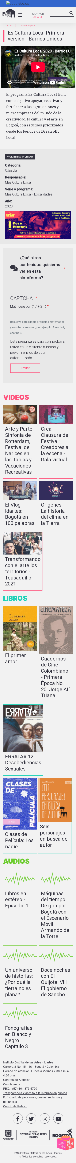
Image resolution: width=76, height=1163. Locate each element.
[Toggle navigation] (20, 15)
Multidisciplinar (28, 25)
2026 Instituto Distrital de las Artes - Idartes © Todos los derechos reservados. (38, 1154)
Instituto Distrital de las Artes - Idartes (28, 1062)
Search (71, 16)
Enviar (25, 368)
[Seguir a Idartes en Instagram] (45, 1118)
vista (20, 441)
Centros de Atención (16, 1080)
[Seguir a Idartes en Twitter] (31, 1118)
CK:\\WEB (38, 13)
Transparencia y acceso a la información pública (35, 1093)
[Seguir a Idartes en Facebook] (18, 1118)
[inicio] (8, 13)
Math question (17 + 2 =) (28, 306)
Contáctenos (11, 1084)
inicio (9, 25)
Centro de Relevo (15, 1106)
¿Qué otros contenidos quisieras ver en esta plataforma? (39, 267)
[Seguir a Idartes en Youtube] (58, 1118)
